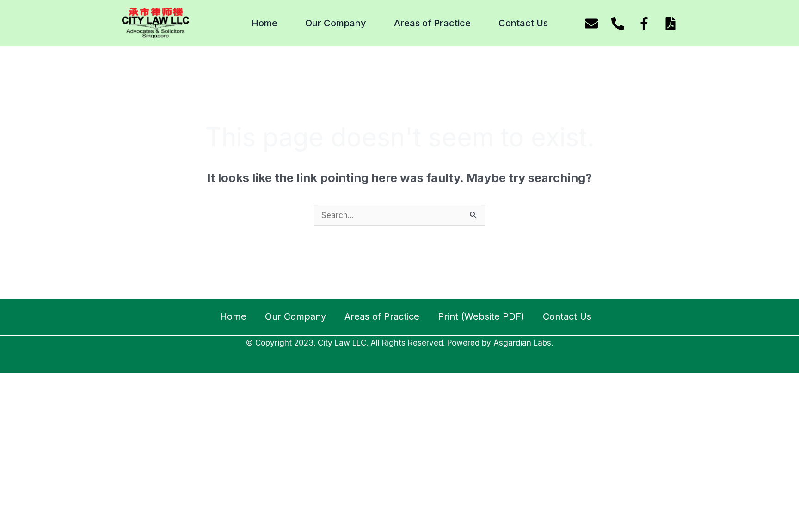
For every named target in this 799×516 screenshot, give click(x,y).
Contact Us (523, 23)
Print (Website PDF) (481, 316)
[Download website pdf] (670, 23)
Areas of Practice (432, 23)
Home (264, 23)
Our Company (335, 23)
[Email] (591, 23)
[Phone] (617, 23)
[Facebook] (644, 23)
